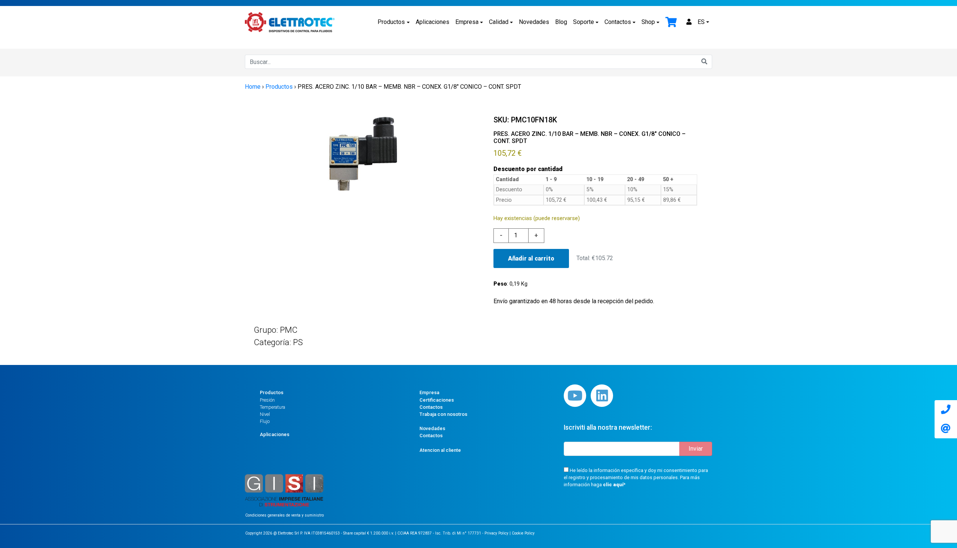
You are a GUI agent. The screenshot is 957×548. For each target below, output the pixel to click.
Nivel (265, 414)
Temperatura (272, 407)
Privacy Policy (496, 533)
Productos (391, 21)
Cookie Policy (523, 533)
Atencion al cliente (440, 450)
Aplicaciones (432, 21)
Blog (561, 21)
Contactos (617, 21)
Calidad (498, 21)
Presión (267, 400)
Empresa (466, 21)
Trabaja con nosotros (443, 414)
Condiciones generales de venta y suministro (284, 515)
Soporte (583, 21)
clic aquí (613, 484)
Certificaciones (436, 400)
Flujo (265, 421)
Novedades (534, 21)
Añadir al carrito (531, 258)
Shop (648, 21)
